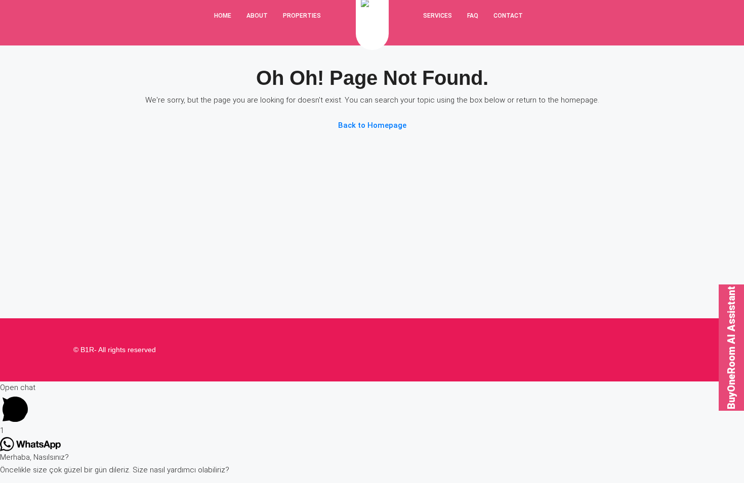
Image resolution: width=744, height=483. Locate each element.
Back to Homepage (372, 125)
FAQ (472, 15)
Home (222, 15)
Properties (302, 15)
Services (437, 15)
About (257, 15)
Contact (508, 15)
